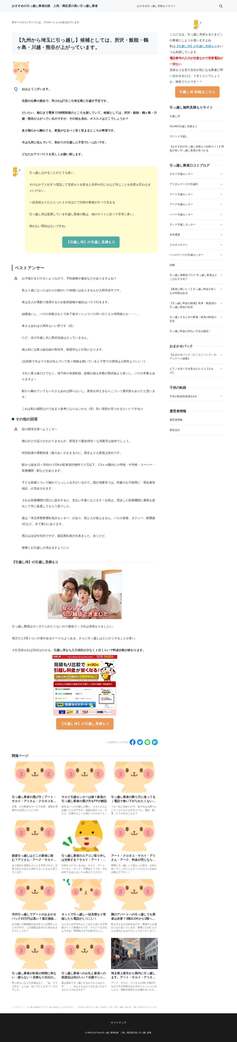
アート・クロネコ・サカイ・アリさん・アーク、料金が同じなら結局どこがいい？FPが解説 (133, 860)
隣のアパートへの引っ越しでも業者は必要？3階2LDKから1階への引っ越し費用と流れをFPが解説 (133, 918)
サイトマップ (118, 1022)
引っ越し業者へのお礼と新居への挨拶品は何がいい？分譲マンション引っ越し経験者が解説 (83, 977)
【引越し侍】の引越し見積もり (91, 242)
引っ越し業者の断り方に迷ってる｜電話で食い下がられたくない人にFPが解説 (133, 801)
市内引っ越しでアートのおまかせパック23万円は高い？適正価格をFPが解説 (34, 918)
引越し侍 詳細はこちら (197, 92)
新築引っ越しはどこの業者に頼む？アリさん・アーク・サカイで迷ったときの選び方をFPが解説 (34, 860)
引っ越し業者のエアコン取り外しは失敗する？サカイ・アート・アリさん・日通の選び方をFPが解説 (84, 860)
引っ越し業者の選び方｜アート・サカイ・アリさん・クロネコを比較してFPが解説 (34, 801)
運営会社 (175, 430)
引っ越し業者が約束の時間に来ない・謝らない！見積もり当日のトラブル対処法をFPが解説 (34, 977)
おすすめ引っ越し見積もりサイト (156, 5)
